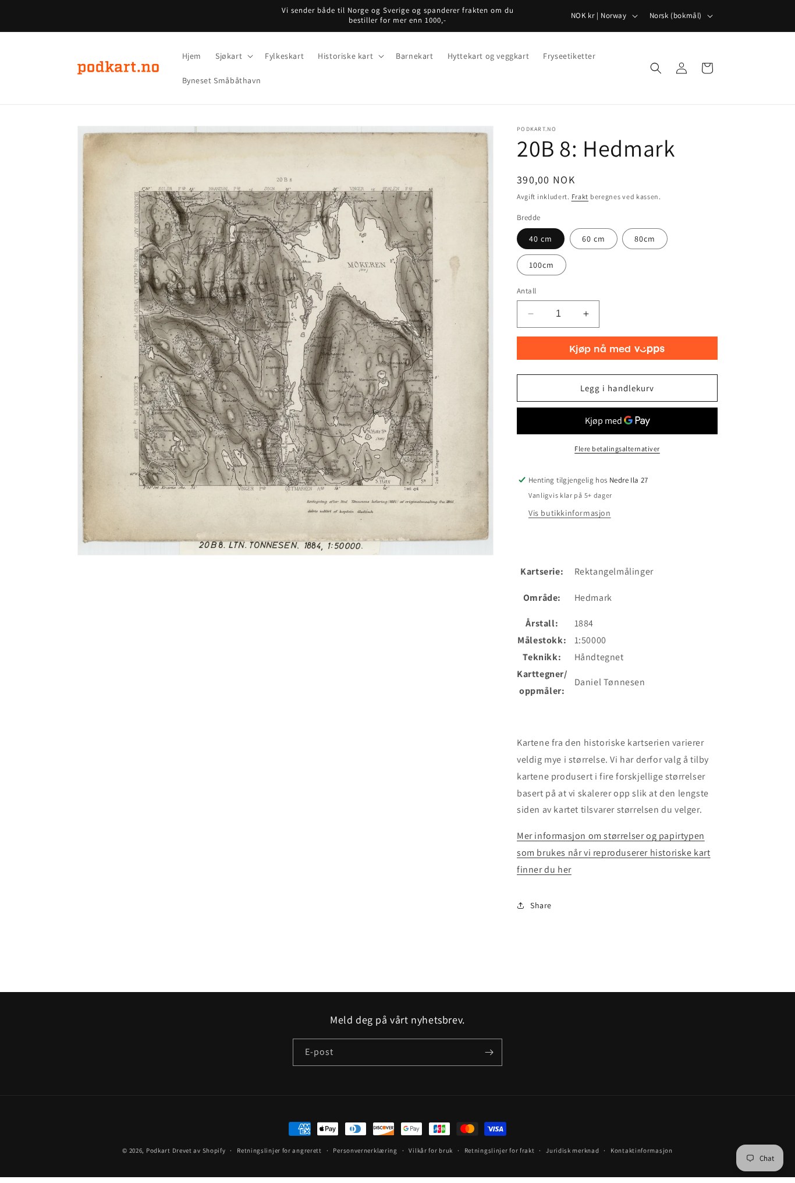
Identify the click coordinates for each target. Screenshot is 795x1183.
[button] (233, 56)
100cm (541, 265)
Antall (526, 291)
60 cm (593, 238)
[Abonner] (489, 1052)
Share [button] (541, 905)
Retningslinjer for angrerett (279, 1150)
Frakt (580, 196)
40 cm (540, 238)
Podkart (158, 1150)
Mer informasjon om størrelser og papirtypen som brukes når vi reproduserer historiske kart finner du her (614, 853)
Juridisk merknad (572, 1150)
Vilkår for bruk (431, 1150)
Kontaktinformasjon (642, 1150)
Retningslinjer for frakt (499, 1150)
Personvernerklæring (365, 1150)
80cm (644, 238)
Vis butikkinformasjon (569, 513)
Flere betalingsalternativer (617, 448)
